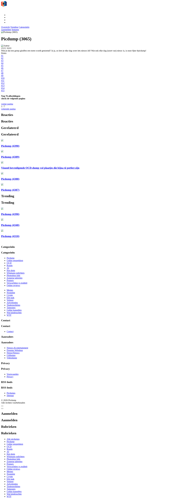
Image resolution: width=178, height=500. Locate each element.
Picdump (10, 258)
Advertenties (12, 302)
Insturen (15, 29)
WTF (9, 315)
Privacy (10, 376)
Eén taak (10, 297)
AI (8, 268)
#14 (2, 88)
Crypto (10, 295)
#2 (2, 58)
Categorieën (24, 27)
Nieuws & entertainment (17, 348)
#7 (2, 70)
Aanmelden (6, 29)
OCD (9, 263)
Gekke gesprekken (15, 260)
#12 (2, 83)
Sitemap (10, 395)
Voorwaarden (12, 374)
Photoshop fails (13, 275)
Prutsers (10, 280)
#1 (2, 55)
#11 (2, 80)
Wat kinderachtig (14, 312)
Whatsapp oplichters (15, 273)
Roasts (10, 265)
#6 (2, 68)
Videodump (12, 358)
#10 (2, 78)
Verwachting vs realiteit (17, 283)
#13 (2, 85)
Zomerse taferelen (14, 278)
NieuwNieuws (13, 353)
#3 (2, 60)
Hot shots (11, 270)
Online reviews (13, 285)
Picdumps (11, 393)
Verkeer (10, 300)
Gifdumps (11, 355)
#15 (2, 90)
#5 (2, 65)
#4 (2, 63)
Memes (10, 290)
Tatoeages (11, 307)
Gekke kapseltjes (14, 310)
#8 (2, 73)
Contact (10, 331)
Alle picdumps (13, 439)
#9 (2, 75)
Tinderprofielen (13, 305)
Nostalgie (11, 292)
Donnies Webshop (15, 350)
